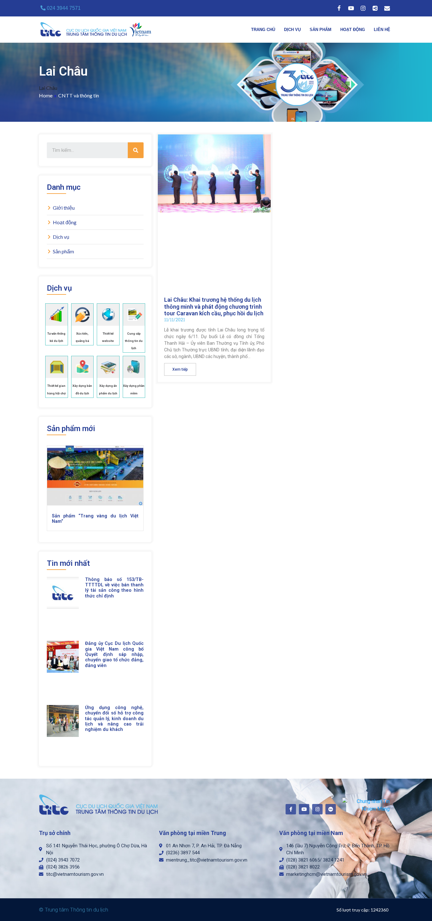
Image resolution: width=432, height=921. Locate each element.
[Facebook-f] (291, 809)
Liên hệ (382, 29)
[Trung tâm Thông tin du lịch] (97, 29)
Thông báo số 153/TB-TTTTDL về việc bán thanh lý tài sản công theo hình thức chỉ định (114, 588)
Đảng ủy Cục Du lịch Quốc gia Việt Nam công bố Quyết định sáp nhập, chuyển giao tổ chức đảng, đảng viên (114, 654)
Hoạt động (352, 29)
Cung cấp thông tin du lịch (134, 341)
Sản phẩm (320, 29)
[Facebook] (339, 8)
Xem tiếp (180, 369)
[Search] (136, 150)
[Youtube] (351, 8)
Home (45, 95)
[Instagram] (363, 8)
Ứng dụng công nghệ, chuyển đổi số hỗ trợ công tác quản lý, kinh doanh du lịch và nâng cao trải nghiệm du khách (114, 718)
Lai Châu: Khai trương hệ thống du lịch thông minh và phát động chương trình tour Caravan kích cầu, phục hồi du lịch (213, 306)
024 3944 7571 (63, 8)
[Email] (387, 8)
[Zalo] (375, 8)
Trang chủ (263, 29)
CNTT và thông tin (78, 95)
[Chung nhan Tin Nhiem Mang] (366, 805)
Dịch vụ (292, 29)
